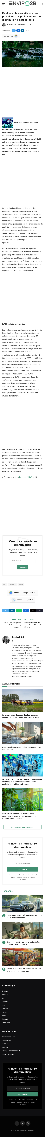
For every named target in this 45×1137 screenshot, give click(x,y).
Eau (4, 584)
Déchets (5, 1002)
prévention (12, 584)
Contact (5, 1047)
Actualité (5, 995)
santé (21, 584)
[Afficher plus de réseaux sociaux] (27, 30)
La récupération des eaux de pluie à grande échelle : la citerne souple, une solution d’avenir (21, 716)
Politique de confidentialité (11, 1051)
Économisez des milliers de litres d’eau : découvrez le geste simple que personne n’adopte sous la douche (19, 816)
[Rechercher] (42, 3)
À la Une (5, 991)
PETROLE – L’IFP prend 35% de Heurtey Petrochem (12, 625)
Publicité (5, 1044)
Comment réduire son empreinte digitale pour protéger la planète (23, 943)
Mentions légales (8, 1054)
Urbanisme (6, 1023)
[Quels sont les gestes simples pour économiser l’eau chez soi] (22, 733)
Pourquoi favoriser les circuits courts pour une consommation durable (24, 970)
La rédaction (6, 1040)
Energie (5, 1009)
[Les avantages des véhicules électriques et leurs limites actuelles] (22, 903)
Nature (4, 1012)
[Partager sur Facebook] (18, 30)
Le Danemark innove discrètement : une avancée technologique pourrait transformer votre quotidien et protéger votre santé (22, 781)
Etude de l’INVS (25, 477)
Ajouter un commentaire (22, 827)
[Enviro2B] (22, 3)
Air (3, 998)
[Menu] (3, 3)
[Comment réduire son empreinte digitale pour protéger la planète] (22, 930)
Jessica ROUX (11, 25)
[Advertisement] (22, 94)
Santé (4, 1016)
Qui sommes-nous (8, 1037)
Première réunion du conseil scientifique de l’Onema (33, 625)
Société (5, 1019)
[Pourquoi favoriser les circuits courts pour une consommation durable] (22, 957)
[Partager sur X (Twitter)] (14, 30)
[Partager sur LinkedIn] (22, 30)
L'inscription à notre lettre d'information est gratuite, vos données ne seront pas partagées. (22, 877)
